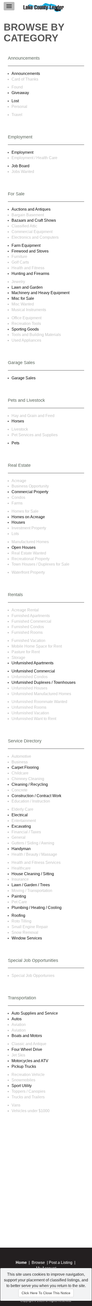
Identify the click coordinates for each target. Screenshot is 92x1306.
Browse (38, 1262)
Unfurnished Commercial (33, 671)
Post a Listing (60, 1262)
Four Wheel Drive (27, 1049)
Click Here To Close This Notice (46, 1293)
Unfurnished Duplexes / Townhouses (44, 682)
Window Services (27, 938)
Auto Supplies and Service (35, 1013)
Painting (19, 896)
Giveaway (20, 93)
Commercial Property (30, 492)
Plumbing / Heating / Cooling (37, 907)
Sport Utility (22, 1086)
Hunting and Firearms (30, 273)
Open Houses (24, 547)
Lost (15, 101)
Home (21, 1262)
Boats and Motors (27, 1036)
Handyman (21, 849)
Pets (15, 443)
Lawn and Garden (27, 287)
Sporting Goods (25, 329)
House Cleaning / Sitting (33, 874)
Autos (17, 1019)
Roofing (18, 915)
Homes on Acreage (28, 517)
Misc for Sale (23, 298)
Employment (22, 152)
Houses (18, 522)
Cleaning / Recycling (30, 784)
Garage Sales (24, 378)
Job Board (20, 166)
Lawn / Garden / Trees (31, 885)
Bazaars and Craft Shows (34, 220)
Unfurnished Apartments (32, 663)
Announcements (26, 73)
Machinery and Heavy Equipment (40, 293)
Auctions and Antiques (31, 209)
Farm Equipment (26, 245)
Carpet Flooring (25, 767)
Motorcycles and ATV (30, 1061)
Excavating (21, 826)
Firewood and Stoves (30, 251)
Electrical (20, 815)
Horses (18, 421)
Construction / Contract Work (36, 796)
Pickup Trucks (24, 1066)
